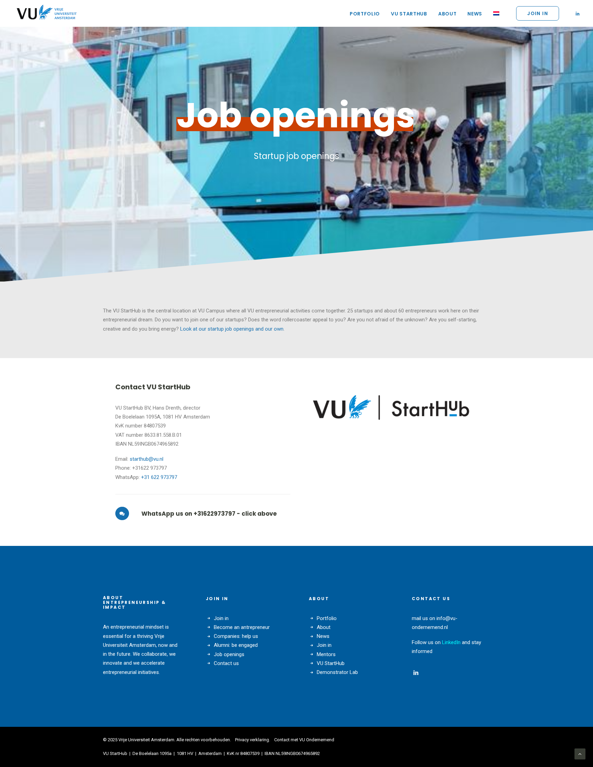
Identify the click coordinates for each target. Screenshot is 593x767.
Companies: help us (236, 636)
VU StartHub (409, 13)
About (447, 13)
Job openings (229, 654)
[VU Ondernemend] (46, 13)
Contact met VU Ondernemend (304, 739)
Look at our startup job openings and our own (231, 329)
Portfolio (365, 13)
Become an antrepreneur (242, 627)
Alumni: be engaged (236, 645)
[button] (577, 13)
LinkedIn (451, 642)
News (474, 13)
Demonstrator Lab (337, 672)
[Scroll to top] (579, 754)
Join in (221, 618)
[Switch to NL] (493, 13)
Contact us (226, 663)
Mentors (326, 654)
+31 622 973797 (159, 477)
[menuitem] (365, 13)
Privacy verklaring (252, 739)
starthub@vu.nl (146, 459)
